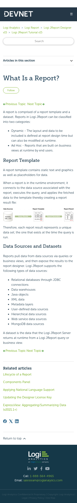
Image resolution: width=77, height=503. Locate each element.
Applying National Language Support (28, 390)
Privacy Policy (36, 497)
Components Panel (16, 382)
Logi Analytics (11, 27)
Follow (11, 90)
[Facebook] (5, 421)
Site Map (50, 497)
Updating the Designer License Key (27, 397)
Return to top (12, 438)
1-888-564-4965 (42, 476)
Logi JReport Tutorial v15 (27, 32)
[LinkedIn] (17, 421)
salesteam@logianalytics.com (42, 480)
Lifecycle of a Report (17, 374)
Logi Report (32, 27)
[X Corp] (11, 421)
